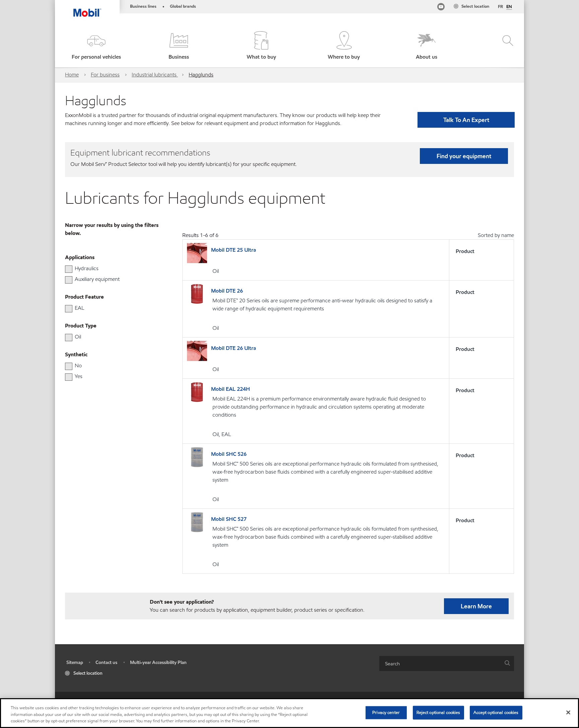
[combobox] (446, 663)
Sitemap (74, 662)
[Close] (568, 712)
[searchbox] (440, 663)
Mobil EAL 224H (230, 388)
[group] (110, 268)
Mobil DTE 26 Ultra (233, 348)
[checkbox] (68, 269)
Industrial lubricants (155, 74)
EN (509, 7)
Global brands (183, 6)
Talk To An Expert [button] (466, 120)
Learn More (476, 606)
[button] (96, 46)
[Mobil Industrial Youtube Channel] (441, 8)
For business (105, 74)
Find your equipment (464, 156)
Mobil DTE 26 (227, 290)
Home (72, 74)
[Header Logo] (87, 8)
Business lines (143, 6)
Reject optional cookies (438, 712)
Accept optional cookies (496, 712)
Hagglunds (201, 74)
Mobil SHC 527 (229, 519)
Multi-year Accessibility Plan (158, 662)
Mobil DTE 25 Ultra (233, 249)
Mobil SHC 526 (229, 454)
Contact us (106, 662)
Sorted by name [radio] (496, 235)
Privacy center (386, 712)
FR (500, 7)
